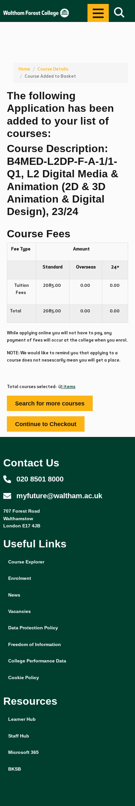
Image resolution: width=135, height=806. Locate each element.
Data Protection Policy (33, 627)
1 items (68, 386)
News (14, 595)
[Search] (119, 13)
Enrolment (19, 578)
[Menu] (98, 13)
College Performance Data (37, 660)
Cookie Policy (23, 677)
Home (24, 69)
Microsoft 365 (23, 752)
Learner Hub (22, 719)
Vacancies (19, 611)
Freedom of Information (34, 644)
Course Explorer (26, 561)
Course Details (52, 69)
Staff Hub (18, 735)
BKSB (14, 769)
